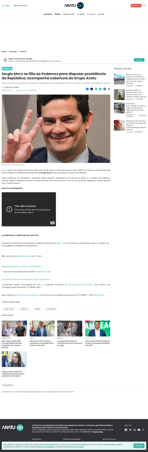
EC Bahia (80, 14)
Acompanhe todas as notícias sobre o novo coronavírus (26, 279)
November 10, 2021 (43, 271)
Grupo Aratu (36, 439)
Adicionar (139, 60)
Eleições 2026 (68, 14)
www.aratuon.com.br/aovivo (80, 284)
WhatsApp (98, 295)
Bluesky (33, 295)
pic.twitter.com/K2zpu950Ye (30, 266)
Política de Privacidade (44, 447)
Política (23, 51)
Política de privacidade (72, 439)
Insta (18, 295)
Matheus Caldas (12, 87)
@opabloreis (11, 266)
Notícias (13, 51)
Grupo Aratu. (97, 432)
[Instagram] (130, 430)
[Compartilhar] (109, 89)
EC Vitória (91, 14)
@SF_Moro (62, 243)
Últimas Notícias (20, 5)
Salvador (48, 14)
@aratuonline (23, 256)
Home (4, 51)
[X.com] (134, 430)
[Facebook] (126, 430)
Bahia (57, 14)
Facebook (25, 295)
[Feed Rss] (143, 430)
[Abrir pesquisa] (145, 5)
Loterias (101, 14)
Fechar (139, 445)
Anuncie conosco (109, 439)
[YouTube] (139, 430)
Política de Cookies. (76, 447)
